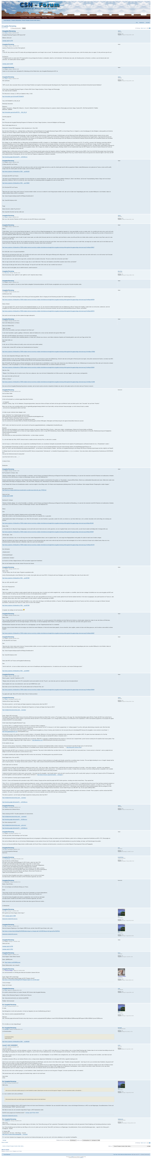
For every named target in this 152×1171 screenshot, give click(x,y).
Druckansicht (146, 20)
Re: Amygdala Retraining (9, 1004)
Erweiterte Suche (51, 15)
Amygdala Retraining (9, 26)
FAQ (137, 22)
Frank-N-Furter (7, 858)
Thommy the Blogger (9, 970)
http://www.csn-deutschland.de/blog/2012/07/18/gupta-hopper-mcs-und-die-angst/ (20, 979)
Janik (6, 990)
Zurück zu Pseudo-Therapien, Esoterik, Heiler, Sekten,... (13, 1146)
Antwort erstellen (5, 27)
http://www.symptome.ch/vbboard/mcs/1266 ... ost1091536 (15, 1041)
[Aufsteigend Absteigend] (95, 1140)
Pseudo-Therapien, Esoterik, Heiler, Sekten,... (31, 20)
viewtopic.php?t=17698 (10, 915)
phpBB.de (81, 1157)
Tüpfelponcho (7, 1120)
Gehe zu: (110, 1146)
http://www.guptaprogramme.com (9, 731)
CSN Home (31, 17)
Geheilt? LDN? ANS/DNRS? (10, 1045)
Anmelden (148, 22)
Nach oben (149, 65)
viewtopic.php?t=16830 (7, 495)
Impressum (51, 17)
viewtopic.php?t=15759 (7, 946)
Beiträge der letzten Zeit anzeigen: (63, 1140)
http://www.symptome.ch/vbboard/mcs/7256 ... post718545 (15, 183)
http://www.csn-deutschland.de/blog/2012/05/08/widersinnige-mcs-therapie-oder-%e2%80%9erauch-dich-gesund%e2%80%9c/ (31, 931)
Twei (6, 910)
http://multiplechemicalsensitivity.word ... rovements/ (14, 816)
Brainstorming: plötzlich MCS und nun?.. (10, 918)
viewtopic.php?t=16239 (7, 63)
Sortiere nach (79, 1140)
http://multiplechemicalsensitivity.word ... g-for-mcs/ (14, 825)
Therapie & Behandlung (16, 20)
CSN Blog (38, 17)
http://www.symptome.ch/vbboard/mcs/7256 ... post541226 (15, 171)
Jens (6, 849)
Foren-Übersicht (7, 20)
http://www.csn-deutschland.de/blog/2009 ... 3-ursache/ (15, 1134)
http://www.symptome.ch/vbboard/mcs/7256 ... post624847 (15, 670)
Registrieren (141, 22)
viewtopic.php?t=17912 (7, 949)
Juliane (6, 32)
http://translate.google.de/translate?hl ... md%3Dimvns (14, 157)
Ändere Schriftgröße (148, 20)
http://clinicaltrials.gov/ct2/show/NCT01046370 (13, 96)
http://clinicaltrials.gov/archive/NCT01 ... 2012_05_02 (14, 112)
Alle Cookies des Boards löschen (124, 1154)
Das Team (115, 1154)
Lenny (6, 1046)
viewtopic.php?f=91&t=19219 (32, 1112)
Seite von (143, 28)
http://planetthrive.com (37, 740)
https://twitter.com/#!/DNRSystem (12, 962)
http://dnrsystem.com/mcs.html (74, 747)
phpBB (72, 1156)
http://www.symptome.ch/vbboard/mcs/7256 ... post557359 (15, 578)
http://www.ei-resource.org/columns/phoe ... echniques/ (50, 774)
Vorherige (4, 1140)
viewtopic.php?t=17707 (7, 40)
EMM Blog (44, 17)
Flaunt (6, 954)
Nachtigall (7, 1029)
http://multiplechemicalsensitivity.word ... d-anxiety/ (14, 709)
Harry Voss (7, 272)
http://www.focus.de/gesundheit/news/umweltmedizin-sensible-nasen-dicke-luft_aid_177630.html (24, 490)
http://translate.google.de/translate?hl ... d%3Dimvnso (14, 819)
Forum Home (24, 17)
